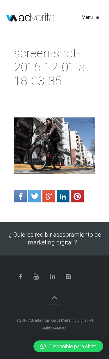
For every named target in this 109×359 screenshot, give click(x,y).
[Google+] (48, 196)
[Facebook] (20, 196)
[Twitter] (34, 196)
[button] (68, 346)
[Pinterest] (77, 196)
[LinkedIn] (63, 196)
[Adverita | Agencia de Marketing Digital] (31, 17)
